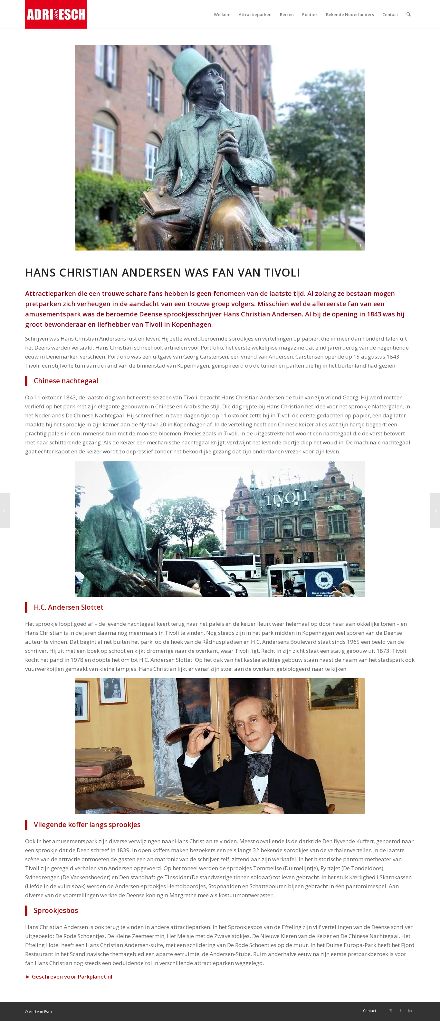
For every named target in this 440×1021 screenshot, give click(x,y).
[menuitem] (222, 14)
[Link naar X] (391, 1010)
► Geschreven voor (68, 976)
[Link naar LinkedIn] (410, 1010)
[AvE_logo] (56, 14)
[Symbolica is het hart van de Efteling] (5, 510)
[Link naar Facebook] (400, 1010)
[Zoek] (408, 14)
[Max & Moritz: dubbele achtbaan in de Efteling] (435, 510)
